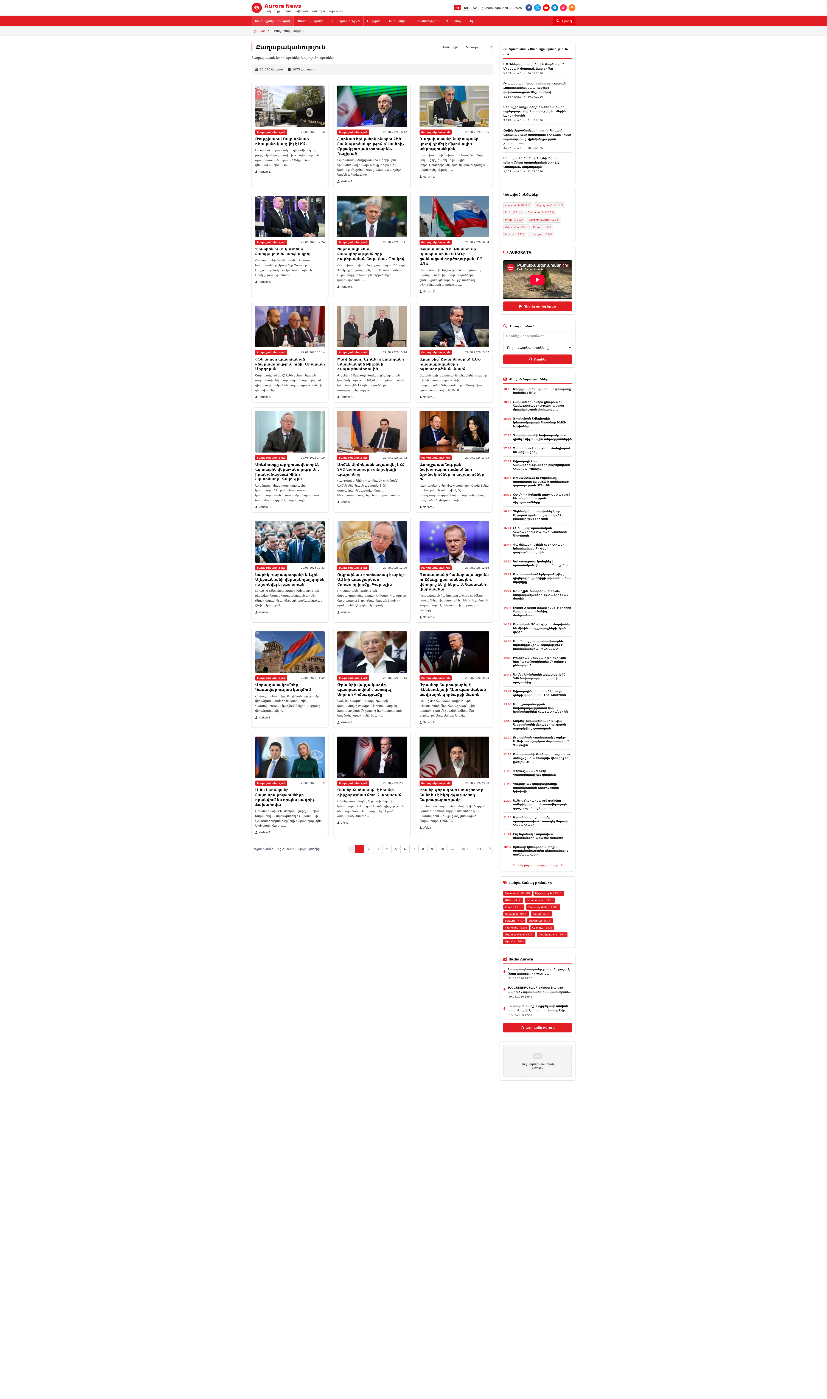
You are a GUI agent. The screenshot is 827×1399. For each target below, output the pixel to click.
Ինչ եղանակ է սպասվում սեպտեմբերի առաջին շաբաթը (538, 836)
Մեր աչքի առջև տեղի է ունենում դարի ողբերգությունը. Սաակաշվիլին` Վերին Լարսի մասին (534, 111)
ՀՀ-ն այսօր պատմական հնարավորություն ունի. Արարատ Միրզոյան (290, 363)
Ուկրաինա (516, 227)
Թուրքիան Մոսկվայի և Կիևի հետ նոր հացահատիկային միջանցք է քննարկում (539, 661)
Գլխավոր (259, 31)
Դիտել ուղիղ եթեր (540, 306)
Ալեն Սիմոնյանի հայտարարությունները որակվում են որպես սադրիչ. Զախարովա (285, 797)
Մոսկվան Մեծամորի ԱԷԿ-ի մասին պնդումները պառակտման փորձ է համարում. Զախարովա (531, 162)
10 (442, 849)
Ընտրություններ (544, 220)
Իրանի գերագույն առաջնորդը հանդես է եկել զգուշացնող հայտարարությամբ (451, 794)
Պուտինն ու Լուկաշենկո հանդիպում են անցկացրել (283, 251)
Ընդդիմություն (552, 934)
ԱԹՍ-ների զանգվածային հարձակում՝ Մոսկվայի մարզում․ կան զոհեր (533, 66)
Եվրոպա (542, 927)
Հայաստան (517, 205)
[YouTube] (546, 7)
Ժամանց (453, 21)
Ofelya (344, 822)
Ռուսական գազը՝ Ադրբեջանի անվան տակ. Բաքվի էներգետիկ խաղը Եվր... (537, 1008)
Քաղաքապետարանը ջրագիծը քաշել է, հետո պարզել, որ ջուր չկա (539, 971)
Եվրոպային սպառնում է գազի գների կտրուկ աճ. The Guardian (539, 693)
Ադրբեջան (541, 234)
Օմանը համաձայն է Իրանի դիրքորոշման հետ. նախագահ (369, 792)
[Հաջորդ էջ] (490, 849)
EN (466, 7)
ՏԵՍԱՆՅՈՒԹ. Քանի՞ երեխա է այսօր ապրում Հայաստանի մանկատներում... (539, 989)
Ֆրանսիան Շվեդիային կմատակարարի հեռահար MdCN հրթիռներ (540, 422)
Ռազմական (398, 21)
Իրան (514, 220)
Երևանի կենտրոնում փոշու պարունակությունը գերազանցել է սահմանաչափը (540, 850)
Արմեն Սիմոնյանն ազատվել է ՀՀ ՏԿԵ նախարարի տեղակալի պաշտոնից (370, 469)
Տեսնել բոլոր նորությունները (536, 865)
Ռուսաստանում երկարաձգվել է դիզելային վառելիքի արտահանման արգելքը (542, 578)
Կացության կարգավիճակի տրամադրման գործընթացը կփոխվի (536, 787)
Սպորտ (373, 21)
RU (475, 7)
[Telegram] (554, 7)
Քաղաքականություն (272, 21)
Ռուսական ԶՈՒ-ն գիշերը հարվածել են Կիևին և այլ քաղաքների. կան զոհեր (541, 628)
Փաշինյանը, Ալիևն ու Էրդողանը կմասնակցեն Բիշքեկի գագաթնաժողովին (370, 363)
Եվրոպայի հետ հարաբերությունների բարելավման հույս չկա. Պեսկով (370, 253)
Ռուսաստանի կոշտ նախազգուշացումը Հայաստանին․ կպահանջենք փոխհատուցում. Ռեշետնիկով (535, 87)
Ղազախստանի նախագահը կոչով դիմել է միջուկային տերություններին (449, 143)
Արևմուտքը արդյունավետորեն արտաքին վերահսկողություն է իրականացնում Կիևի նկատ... (538, 645)
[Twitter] (537, 7)
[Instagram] (572, 7)
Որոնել (540, 359)
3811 (465, 849)
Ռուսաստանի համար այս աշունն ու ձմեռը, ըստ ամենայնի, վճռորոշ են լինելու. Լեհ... (541, 758)
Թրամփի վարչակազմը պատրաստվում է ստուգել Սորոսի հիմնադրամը (364, 689)
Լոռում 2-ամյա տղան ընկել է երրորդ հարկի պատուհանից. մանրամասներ (542, 611)
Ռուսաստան (540, 212)
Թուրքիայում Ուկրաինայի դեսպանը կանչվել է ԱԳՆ (282, 141)
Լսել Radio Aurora (540, 1028)
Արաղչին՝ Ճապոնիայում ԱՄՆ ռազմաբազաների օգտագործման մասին (450, 363)
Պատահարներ (310, 21)
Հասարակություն (345, 21)
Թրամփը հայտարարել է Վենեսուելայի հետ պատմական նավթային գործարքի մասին (453, 689)
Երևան (542, 227)
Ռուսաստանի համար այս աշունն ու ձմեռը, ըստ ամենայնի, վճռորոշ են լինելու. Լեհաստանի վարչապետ (454, 582)
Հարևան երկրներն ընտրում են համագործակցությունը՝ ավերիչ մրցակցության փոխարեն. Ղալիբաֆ (370, 146)
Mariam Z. (264, 171)
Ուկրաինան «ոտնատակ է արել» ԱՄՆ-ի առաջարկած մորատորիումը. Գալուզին (371, 579)
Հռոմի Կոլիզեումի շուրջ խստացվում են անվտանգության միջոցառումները (541, 498)
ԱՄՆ (513, 212)
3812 (479, 849)
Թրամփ (514, 941)
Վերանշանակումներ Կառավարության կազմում (283, 687)
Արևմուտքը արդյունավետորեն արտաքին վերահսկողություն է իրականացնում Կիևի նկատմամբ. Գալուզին (287, 472)
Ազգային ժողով (519, 934)
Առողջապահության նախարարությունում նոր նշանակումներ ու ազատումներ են (452, 472)
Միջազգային (549, 205)
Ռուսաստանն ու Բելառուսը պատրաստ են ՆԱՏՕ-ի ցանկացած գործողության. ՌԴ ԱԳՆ (451, 256)
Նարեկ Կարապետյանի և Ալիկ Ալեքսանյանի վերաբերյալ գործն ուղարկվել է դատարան (289, 579)
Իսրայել (514, 234)
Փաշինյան (516, 927)
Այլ (470, 21)
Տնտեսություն (427, 21)
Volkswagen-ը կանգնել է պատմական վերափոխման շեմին (540, 563)
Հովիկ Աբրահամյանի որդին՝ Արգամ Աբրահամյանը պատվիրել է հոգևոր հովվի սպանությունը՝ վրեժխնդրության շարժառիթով (537, 136)
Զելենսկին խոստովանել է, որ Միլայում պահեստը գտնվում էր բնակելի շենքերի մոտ (538, 515)
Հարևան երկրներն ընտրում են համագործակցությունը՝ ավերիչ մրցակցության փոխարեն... (538, 405)
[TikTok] (563, 7)
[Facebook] (528, 7)
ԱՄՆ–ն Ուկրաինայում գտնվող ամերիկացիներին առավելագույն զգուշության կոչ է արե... (540, 804)
